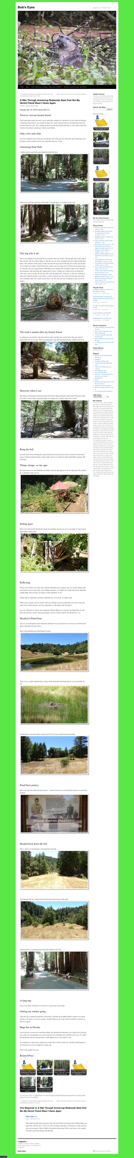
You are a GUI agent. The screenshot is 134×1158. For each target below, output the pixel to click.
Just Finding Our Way (100, 370)
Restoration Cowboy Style (101, 361)
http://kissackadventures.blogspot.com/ (104, 382)
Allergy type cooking (100, 367)
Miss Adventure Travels (101, 372)
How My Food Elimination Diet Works (75, 87)
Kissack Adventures (100, 387)
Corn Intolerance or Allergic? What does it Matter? (46, 87)
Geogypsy (97, 359)
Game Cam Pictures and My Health (103, 240)
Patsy (96, 380)
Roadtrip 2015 (98, 378)
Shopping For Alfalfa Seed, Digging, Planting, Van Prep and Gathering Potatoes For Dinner (36, 95)
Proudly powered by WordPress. (103, 1151)
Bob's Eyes (26, 7)
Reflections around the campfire (103, 385)
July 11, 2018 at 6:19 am (33, 1119)
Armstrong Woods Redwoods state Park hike (62, 1095)
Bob (37, 106)
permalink (35, 1097)
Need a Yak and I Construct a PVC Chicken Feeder (72, 94)
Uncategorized (38, 1095)
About (27, 87)
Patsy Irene (30, 1116)
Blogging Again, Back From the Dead (104, 227)
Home (22, 87)
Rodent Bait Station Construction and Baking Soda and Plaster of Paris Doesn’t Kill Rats (103, 298)
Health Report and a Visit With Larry (104, 237)
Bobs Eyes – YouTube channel (102, 374)
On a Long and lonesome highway (103, 391)
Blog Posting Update (100, 244)
